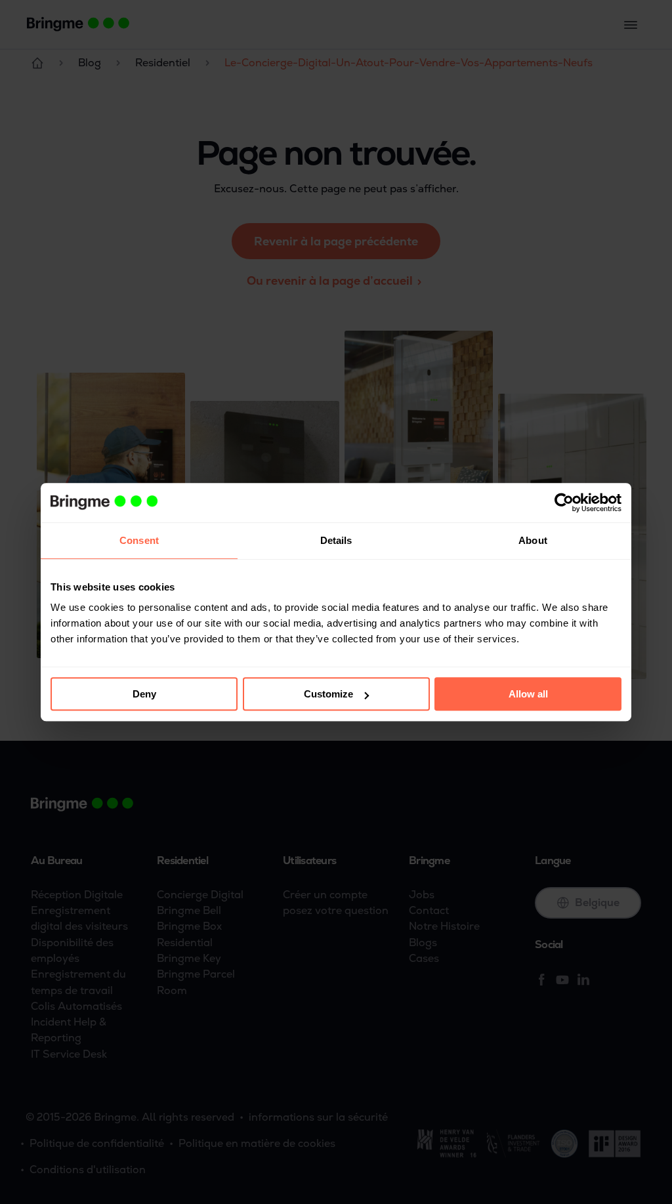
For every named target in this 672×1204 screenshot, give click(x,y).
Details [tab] (336, 540)
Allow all (528, 693)
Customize (328, 693)
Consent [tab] (139, 540)
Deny (144, 693)
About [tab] (532, 540)
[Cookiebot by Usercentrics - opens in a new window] (564, 502)
